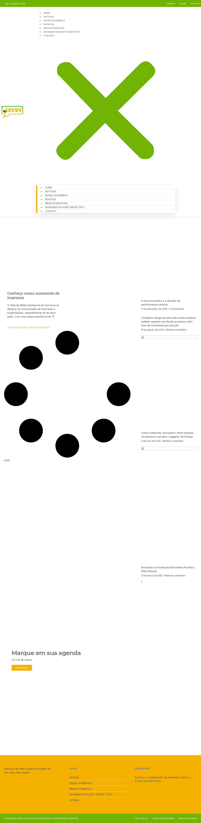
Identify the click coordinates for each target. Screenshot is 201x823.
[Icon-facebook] (179, 112)
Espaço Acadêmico (54, 20)
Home (47, 13)
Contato (49, 35)
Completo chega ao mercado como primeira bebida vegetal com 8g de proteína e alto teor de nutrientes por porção (168, 321)
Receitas (49, 24)
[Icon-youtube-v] (190, 112)
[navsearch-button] (196, 112)
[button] (105, 109)
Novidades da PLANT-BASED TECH (62, 32)
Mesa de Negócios (54, 28)
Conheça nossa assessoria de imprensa (33, 295)
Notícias (49, 16)
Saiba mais (21, 667)
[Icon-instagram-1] (184, 112)
